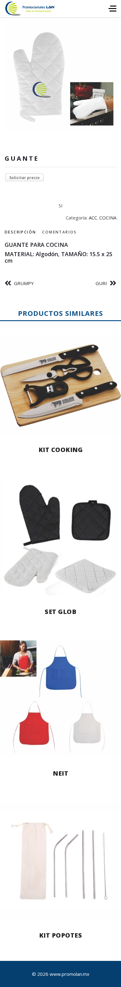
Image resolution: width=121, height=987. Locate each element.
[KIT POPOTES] (60, 860)
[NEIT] (60, 699)
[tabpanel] (60, 253)
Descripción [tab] (20, 232)
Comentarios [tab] (59, 232)
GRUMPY (24, 283)
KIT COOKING (60, 449)
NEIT (60, 773)
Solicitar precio (24, 177)
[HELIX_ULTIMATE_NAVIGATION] (112, 8)
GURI (101, 283)
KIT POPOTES (60, 935)
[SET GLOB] (60, 537)
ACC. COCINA (102, 217)
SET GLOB (60, 611)
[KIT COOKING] (60, 385)
